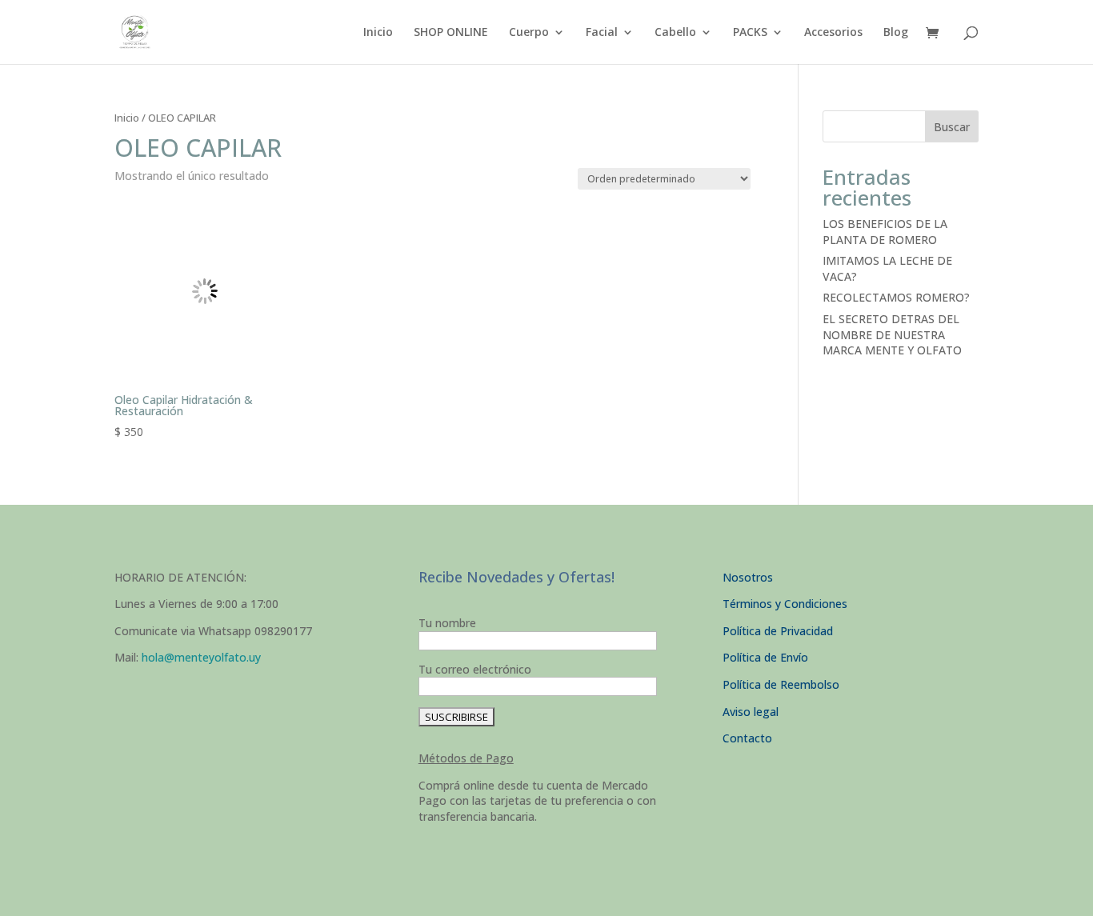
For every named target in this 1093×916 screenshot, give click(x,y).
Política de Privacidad (778, 630)
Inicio (378, 32)
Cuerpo (529, 32)
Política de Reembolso (781, 684)
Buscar (952, 126)
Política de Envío (765, 657)
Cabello (675, 32)
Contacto (747, 738)
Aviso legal (751, 711)
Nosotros (748, 577)
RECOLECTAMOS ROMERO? (896, 297)
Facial (602, 32)
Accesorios (833, 32)
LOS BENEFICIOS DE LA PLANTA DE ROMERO (885, 231)
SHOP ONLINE (451, 32)
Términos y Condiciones (785, 603)
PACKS (750, 32)
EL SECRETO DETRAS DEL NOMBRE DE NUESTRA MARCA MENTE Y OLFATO (892, 334)
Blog (895, 32)
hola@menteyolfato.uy (201, 657)
